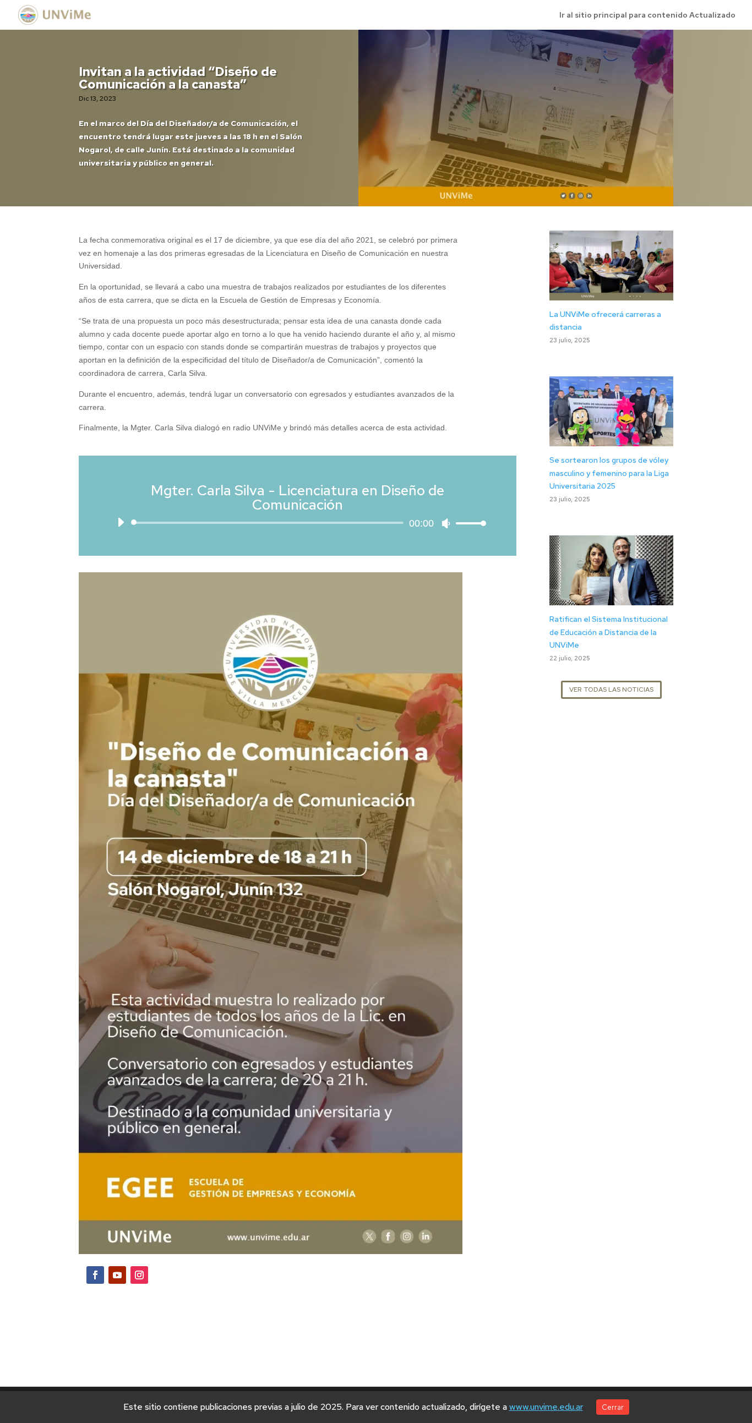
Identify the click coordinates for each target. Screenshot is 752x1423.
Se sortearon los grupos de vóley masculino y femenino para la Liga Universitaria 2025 (609, 473)
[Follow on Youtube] (117, 1275)
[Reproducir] (120, 522)
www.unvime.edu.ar (546, 1407)
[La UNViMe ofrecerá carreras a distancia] (611, 293)
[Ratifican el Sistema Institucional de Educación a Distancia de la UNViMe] (611, 598)
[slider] (468, 523)
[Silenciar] (446, 523)
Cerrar (613, 1407)
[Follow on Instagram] (139, 1275)
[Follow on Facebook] (95, 1275)
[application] (297, 522)
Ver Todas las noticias (611, 689)
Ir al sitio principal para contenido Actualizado (647, 15)
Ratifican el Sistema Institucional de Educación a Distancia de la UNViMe (608, 632)
